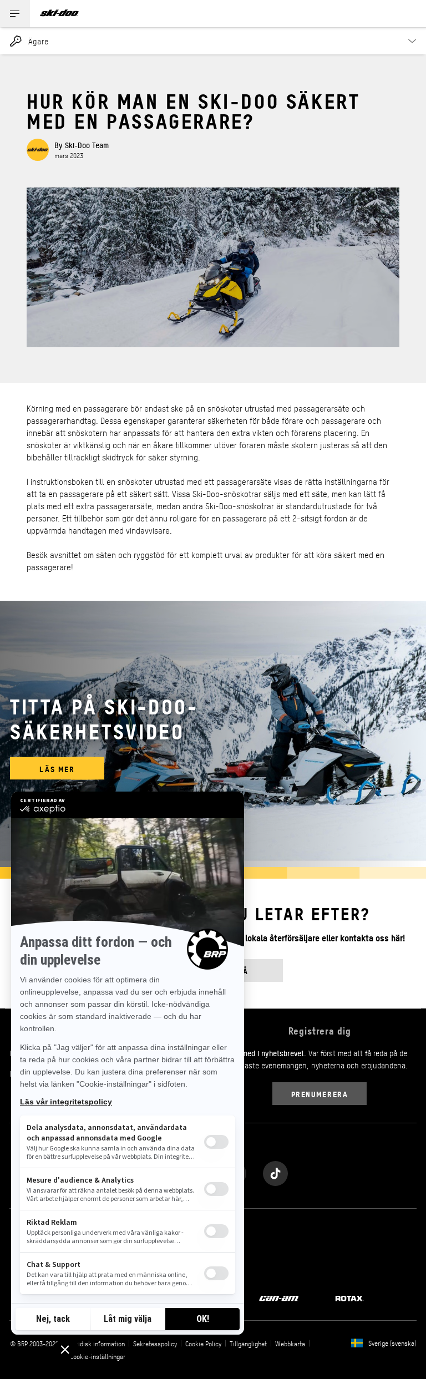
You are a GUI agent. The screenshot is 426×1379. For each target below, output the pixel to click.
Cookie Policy (203, 1343)
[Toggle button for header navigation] (15, 13)
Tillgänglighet (248, 1343)
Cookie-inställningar (97, 1356)
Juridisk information (97, 1343)
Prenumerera (319, 1093)
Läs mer (56, 768)
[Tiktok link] (275, 1170)
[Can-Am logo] (278, 1297)
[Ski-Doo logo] (59, 13)
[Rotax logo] (349, 1297)
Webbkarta (290, 1343)
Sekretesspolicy (155, 1343)
